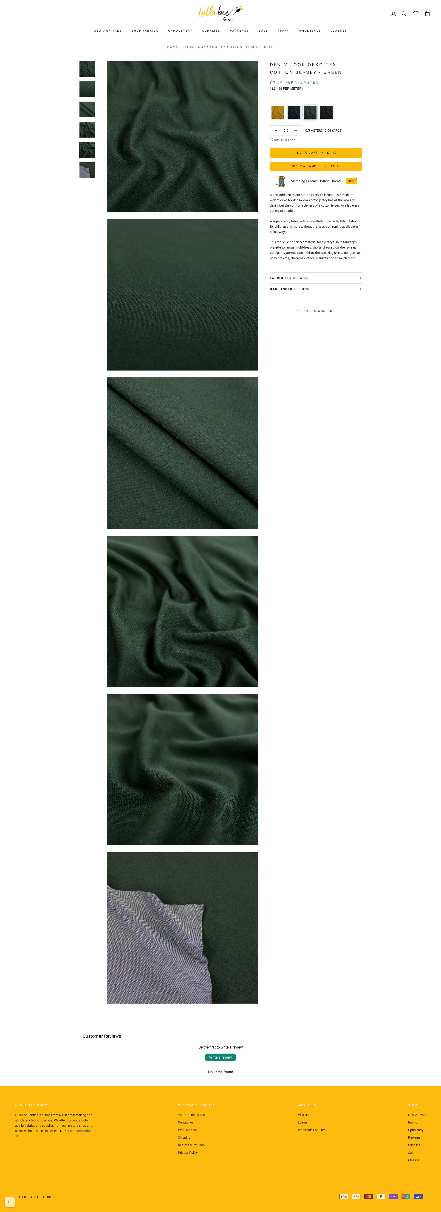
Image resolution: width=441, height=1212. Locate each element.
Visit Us (303, 1115)
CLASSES (339, 30)
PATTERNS (239, 30)
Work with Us (187, 1130)
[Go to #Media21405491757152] (87, 89)
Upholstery (416, 1130)
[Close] (430, 1143)
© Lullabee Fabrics (36, 1197)
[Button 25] (276, 131)
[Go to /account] (393, 13)
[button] (278, 112)
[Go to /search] (404, 13)
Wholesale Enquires (311, 1130)
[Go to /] (220, 13)
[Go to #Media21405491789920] (87, 109)
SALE (263, 30)
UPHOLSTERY (180, 30)
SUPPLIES (211, 30)
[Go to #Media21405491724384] (87, 69)
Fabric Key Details (289, 278)
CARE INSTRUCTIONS (290, 289)
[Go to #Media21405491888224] (87, 170)
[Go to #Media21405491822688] (87, 130)
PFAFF (283, 30)
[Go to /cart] (427, 13)
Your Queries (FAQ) (191, 1115)
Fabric (412, 1122)
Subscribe (391, 1194)
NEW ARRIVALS (108, 30)
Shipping (184, 1137)
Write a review (220, 1057)
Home (172, 47)
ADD (351, 181)
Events (303, 1122)
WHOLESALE (309, 30)
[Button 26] (296, 131)
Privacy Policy (188, 1152)
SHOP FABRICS (144, 30)
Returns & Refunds (191, 1145)
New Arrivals (417, 1115)
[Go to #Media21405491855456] (87, 150)
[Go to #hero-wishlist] (415, 13)
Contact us (186, 1122)
